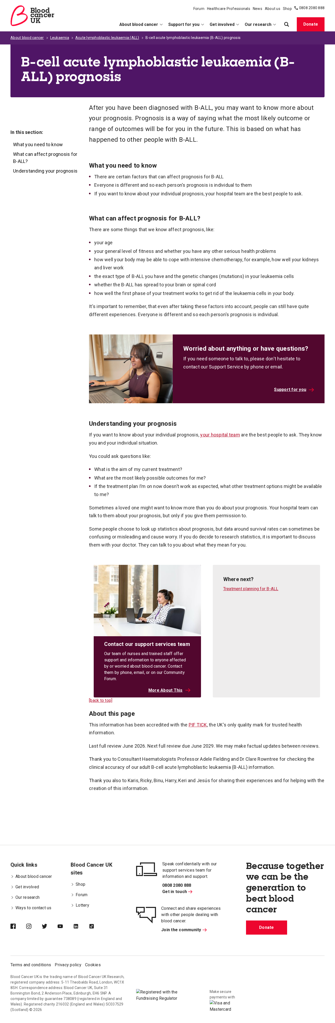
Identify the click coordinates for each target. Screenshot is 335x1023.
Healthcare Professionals (228, 9)
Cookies (93, 964)
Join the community (181, 929)
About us (272, 9)
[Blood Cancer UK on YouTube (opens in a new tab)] (65, 927)
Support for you (183, 24)
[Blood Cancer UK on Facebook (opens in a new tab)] (18, 927)
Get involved (222, 24)
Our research (258, 24)
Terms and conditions (30, 964)
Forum (198, 9)
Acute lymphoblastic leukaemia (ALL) (107, 38)
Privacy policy (68, 964)
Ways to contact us (33, 907)
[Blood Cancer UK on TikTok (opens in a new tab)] (97, 927)
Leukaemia (59, 38)
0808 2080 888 (312, 8)
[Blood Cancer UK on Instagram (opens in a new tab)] (34, 927)
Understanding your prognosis (45, 171)
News (257, 9)
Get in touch (174, 891)
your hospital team (220, 434)
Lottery (82, 905)
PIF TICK (198, 725)
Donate (310, 24)
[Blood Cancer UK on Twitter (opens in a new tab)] (50, 927)
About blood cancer (138, 24)
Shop (287, 9)
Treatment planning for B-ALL (250, 588)
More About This (165, 690)
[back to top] (100, 700)
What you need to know (38, 144)
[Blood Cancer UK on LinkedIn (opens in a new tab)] (81, 927)
